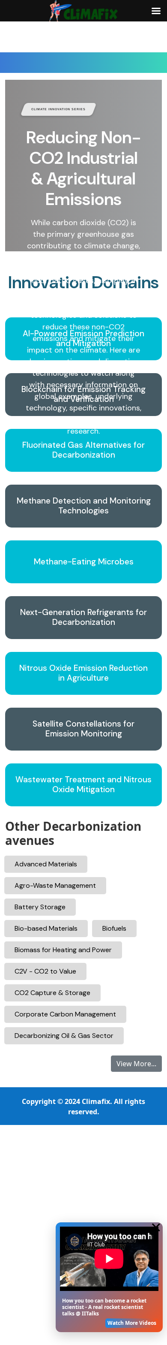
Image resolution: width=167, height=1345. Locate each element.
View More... (136, 1063)
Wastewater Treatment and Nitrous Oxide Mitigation (83, 785)
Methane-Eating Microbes (84, 562)
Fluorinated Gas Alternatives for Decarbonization (83, 450)
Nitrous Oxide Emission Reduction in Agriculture (83, 673)
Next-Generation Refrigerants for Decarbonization (83, 617)
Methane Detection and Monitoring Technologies (84, 506)
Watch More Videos (131, 1323)
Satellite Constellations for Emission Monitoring (83, 729)
